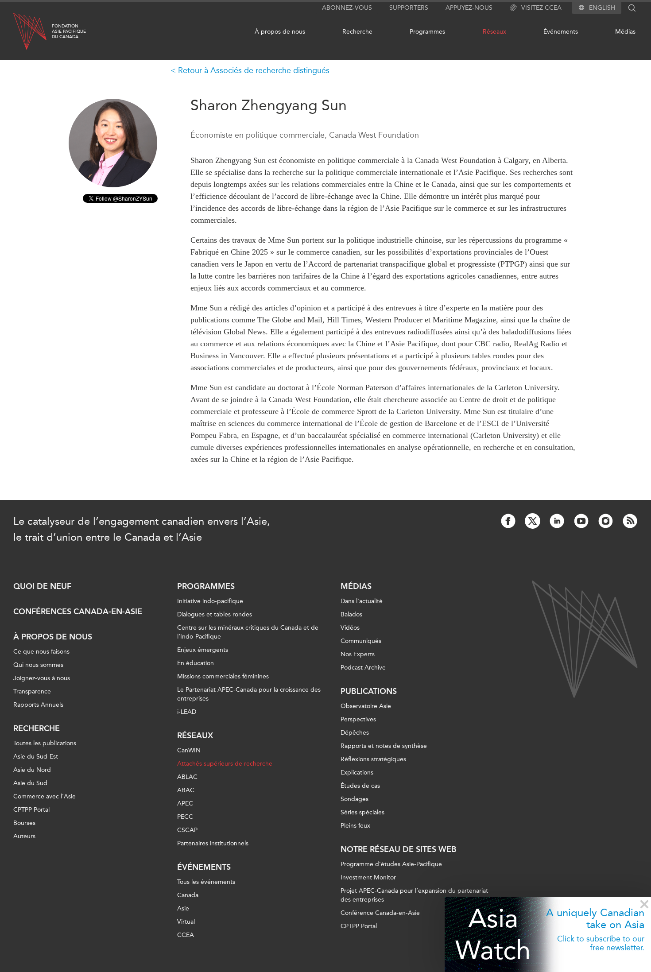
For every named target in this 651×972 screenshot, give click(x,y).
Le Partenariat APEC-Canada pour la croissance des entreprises (249, 694)
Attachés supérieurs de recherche (224, 763)
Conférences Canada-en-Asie (77, 611)
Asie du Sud (30, 783)
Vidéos (350, 627)
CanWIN (189, 750)
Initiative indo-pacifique (210, 601)
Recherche (357, 31)
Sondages (354, 799)
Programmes (427, 31)
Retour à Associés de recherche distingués (253, 70)
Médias (625, 31)
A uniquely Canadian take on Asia (595, 918)
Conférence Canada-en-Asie (380, 913)
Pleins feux (355, 825)
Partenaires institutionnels (212, 843)
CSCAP (187, 830)
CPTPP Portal (31, 809)
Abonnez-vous (347, 8)
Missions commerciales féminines (223, 676)
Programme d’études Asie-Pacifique (391, 864)
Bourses (24, 823)
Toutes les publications (44, 743)
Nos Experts (358, 654)
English (602, 8)
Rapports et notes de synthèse (384, 746)
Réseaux (494, 31)
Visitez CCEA (541, 8)
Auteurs (24, 836)
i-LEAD (186, 712)
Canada (187, 895)
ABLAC (187, 777)
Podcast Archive (363, 667)
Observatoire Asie (366, 706)
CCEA (185, 935)
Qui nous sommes (38, 665)
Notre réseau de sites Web (399, 849)
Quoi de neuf (42, 586)
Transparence (32, 691)
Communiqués (361, 641)
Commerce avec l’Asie (44, 796)
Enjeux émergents (202, 650)
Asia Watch (493, 934)
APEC (185, 803)
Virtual (186, 922)
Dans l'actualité (362, 601)
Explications (357, 772)
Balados (351, 614)
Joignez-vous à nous (41, 678)
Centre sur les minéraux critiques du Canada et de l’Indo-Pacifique (247, 632)
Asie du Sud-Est (35, 756)
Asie (183, 908)
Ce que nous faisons (41, 651)
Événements (560, 31)
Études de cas (360, 786)
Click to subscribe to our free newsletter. (600, 943)
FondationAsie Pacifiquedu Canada (69, 31)
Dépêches (355, 732)
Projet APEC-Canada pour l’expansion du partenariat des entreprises (414, 895)
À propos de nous (280, 31)
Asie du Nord (32, 770)
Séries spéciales (362, 812)
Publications (369, 691)
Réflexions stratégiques (373, 759)
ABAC (185, 790)
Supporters (408, 8)
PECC (185, 817)
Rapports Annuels (38, 705)
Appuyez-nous (469, 8)
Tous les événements (206, 882)
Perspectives (358, 719)
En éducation (195, 663)
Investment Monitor (368, 877)
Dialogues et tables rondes (214, 614)
